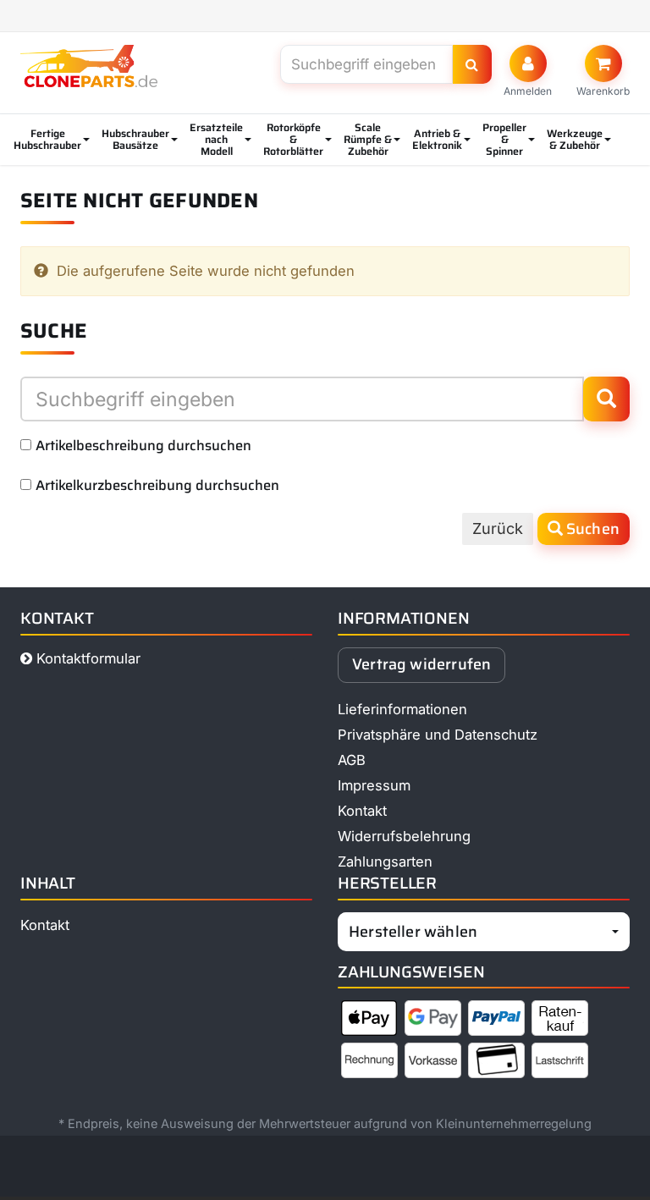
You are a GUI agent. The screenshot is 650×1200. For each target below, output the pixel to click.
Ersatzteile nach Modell (216, 139)
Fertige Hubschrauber (47, 139)
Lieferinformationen (402, 709)
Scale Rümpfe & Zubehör (368, 139)
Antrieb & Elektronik (437, 139)
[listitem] (369, 1021)
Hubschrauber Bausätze (135, 139)
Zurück (497, 528)
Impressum (374, 785)
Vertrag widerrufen (421, 664)
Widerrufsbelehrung (404, 836)
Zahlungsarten (385, 861)
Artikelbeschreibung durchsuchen (143, 445)
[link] (603, 71)
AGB (352, 759)
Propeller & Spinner (504, 139)
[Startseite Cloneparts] (88, 66)
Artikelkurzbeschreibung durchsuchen (157, 485)
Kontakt (362, 810)
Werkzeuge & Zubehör (575, 139)
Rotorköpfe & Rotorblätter (293, 139)
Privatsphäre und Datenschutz (437, 734)
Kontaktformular (86, 658)
